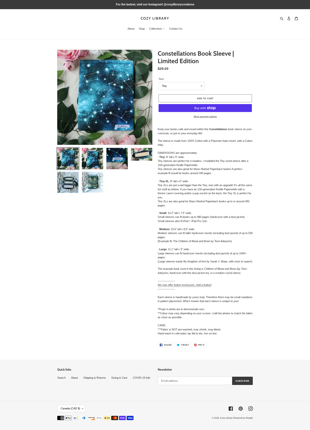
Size (161, 78)
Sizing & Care (119, 377)
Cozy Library (155, 18)
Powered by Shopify (243, 418)
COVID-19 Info (141, 377)
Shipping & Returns (94, 377)
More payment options (205, 116)
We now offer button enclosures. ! (185, 284)
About (74, 377)
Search (61, 377)
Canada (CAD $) (70, 408)
